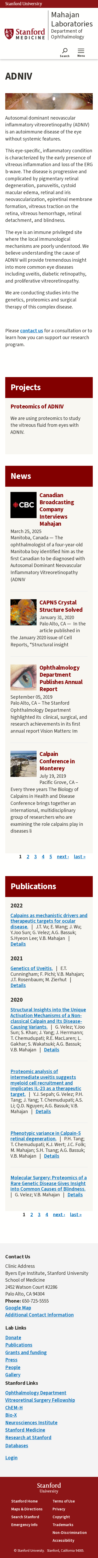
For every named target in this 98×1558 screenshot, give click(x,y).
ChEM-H (14, 1407)
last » (79, 856)
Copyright (61, 1517)
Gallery (12, 1374)
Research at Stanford (28, 1437)
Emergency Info (24, 1525)
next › (63, 856)
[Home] (24, 34)
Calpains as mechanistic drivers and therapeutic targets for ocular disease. (49, 921)
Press (11, 1360)
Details (18, 944)
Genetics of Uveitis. (31, 968)
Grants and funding (26, 1352)
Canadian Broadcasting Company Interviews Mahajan (56, 509)
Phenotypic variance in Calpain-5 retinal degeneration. (45, 1136)
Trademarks (63, 1525)
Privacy (59, 1509)
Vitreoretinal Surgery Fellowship (40, 1400)
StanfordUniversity (49, 1488)
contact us (31, 330)
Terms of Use (64, 1501)
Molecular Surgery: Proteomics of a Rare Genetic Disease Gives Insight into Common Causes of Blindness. (48, 1183)
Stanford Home (24, 1501)
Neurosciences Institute (31, 1422)
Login (11, 1457)
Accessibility (63, 1540)
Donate (13, 1337)
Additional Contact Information (39, 1315)
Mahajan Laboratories (72, 19)
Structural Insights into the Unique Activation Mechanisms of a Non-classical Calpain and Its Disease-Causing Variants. (48, 1018)
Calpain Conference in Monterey (57, 761)
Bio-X (11, 1415)
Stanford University (23, 4)
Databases (16, 1445)
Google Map (18, 1308)
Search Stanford (25, 1517)
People (12, 1367)
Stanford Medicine (25, 1430)
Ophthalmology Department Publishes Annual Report (60, 678)
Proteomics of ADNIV (37, 406)
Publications (18, 1345)
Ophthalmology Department (35, 1393)
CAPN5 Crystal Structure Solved (60, 606)
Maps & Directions (27, 1509)
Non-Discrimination (70, 1532)
